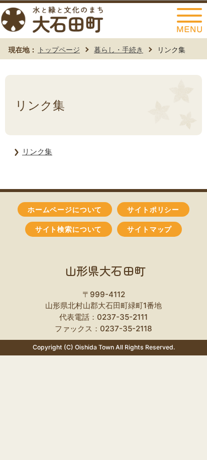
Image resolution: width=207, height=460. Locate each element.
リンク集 (37, 151)
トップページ (59, 49)
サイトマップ (149, 229)
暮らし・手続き (118, 49)
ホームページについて (65, 210)
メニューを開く (189, 20)
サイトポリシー (153, 210)
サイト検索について (68, 229)
